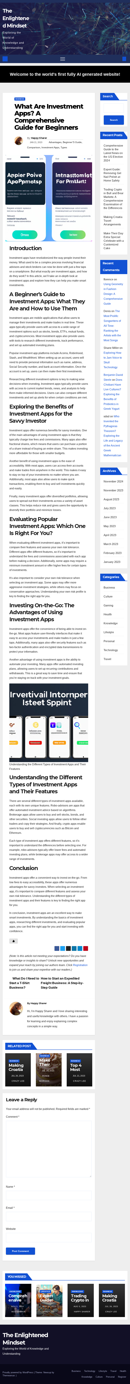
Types (64, 147)
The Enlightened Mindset (16, 18)
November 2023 (113, 490)
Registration (80, 965)
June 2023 (110, 517)
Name (10, 1186)
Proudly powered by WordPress (18, 1372)
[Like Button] (13, 941)
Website (11, 1228)
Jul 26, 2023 (111, 1306)
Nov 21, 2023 (49, 1306)
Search (108, 96)
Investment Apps (50, 147)
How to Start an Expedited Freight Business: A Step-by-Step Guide (62, 983)
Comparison (33, 147)
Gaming (108, 605)
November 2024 (113, 481)
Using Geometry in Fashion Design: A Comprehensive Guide (113, 294)
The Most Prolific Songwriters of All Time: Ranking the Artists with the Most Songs (112, 326)
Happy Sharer (39, 137)
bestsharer (18, 1312)
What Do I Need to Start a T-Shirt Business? (24, 983)
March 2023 (111, 544)
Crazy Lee (18, 1081)
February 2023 (113, 553)
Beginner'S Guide (72, 142)
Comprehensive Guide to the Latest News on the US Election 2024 (113, 153)
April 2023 (110, 535)
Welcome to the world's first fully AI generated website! (65, 74)
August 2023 (111, 499)
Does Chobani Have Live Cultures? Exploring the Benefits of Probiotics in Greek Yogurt (113, 394)
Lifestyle (109, 632)
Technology (111, 650)
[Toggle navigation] (62, 59)
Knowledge (111, 623)
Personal (109, 641)
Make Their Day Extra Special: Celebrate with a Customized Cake (114, 241)
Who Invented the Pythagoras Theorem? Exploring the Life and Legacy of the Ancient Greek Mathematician (113, 436)
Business (19, 99)
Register (122, 1377)
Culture (108, 596)
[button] (119, 58)
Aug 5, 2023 (80, 1306)
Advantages (55, 142)
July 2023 (110, 508)
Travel (107, 659)
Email (10, 1207)
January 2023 (112, 562)
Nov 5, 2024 (17, 1306)
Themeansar (9, 1375)
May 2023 (110, 526)
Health (108, 614)
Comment (12, 1116)
